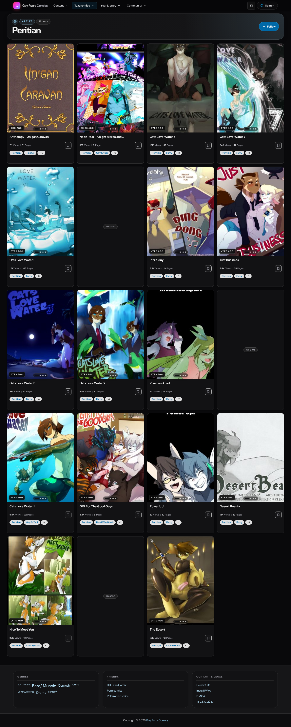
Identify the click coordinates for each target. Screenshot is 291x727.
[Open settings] (251, 6)
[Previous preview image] (12, 88)
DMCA (200, 696)
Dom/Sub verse (25, 691)
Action (26, 684)
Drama (41, 693)
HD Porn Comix (116, 685)
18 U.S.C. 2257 (204, 701)
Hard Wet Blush (104, 522)
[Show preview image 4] (45, 129)
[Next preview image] (68, 88)
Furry (169, 152)
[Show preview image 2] (40, 129)
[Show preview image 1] (37, 129)
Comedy (64, 685)
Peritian (16, 152)
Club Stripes (33, 645)
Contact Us (203, 685)
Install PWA (203, 690)
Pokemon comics (117, 696)
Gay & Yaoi (102, 152)
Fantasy (52, 691)
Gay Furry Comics (157, 720)
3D (19, 684)
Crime (75, 684)
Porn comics (114, 690)
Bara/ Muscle (44, 685)
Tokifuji (30, 152)
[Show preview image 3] (43, 129)
